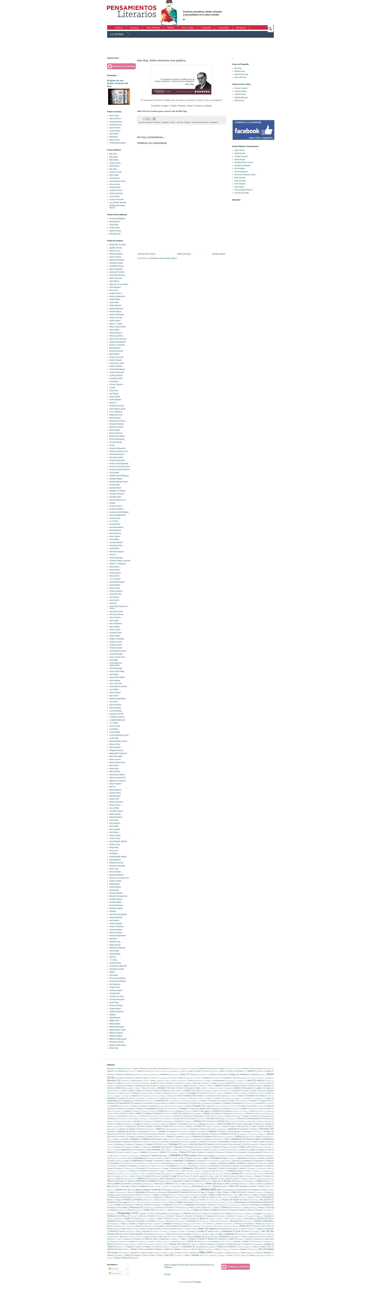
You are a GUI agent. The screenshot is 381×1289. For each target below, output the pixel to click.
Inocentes (192, 1166)
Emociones (184, 1129)
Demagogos (133, 1116)
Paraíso (193, 1200)
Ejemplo (132, 1129)
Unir (269, 1247)
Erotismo (128, 1134)
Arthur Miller (114, 330)
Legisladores (168, 1173)
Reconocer (170, 1221)
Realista (121, 1221)
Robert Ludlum (115, 881)
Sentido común (213, 1231)
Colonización (151, 1098)
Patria (245, 1200)
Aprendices (125, 1080)
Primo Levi (113, 851)
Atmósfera (179, 1083)
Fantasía (129, 1144)
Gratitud (252, 1150)
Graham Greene (115, 506)
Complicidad (247, 1098)
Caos (261, 1090)
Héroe (181, 1158)
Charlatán (146, 1096)
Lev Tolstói (113, 723)
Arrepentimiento (219, 1080)
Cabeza (268, 1088)
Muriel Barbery (115, 790)
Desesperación (253, 1119)
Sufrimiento (222, 1239)
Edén (269, 1126)
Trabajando (257, 1244)
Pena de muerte (219, 1202)
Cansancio (236, 1090)
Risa (116, 1229)
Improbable (225, 1161)
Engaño (162, 1131)
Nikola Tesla (114, 140)
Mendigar (238, 1181)
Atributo (206, 1083)
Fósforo (260, 1147)
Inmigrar (153, 1166)
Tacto (183, 1241)
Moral (215, 1186)
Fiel (217, 1144)
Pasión (236, 1200)
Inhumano (123, 1166)
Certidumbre (135, 1096)
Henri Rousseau (241, 172)
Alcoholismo (239, 1071)
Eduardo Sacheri (116, 427)
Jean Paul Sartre (116, 611)
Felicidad (173, 1144)
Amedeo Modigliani (117, 219)
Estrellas (125, 1139)
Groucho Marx (240, 94)
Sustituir (151, 1241)
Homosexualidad (208, 1156)
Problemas (123, 1216)
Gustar (119, 1152)
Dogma (158, 1126)
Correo (225, 1106)
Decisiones (186, 1113)
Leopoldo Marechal (117, 720)
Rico (269, 1226)
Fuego (207, 1147)
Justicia (221, 1171)
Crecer (162, 1108)
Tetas (158, 1244)
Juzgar (239, 1171)
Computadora (126, 1101)
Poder (147, 1210)
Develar (260, 1121)
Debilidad (148, 1113)
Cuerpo (161, 1111)
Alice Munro (114, 281)
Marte (261, 1178)
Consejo (171, 1103)
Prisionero (238, 1213)
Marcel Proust (115, 747)
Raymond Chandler (117, 866)
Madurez (258, 1176)
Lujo (181, 1176)
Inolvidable (202, 1166)
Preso (197, 1213)
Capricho (113, 1093)
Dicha (163, 1124)
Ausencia (230, 1083)
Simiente (271, 1234)
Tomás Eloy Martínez (117, 981)
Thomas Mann (115, 963)
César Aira (113, 390)
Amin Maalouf (115, 287)
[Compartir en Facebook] (154, 118)
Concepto (148, 1101)
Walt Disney (239, 100)
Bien (118, 1088)
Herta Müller (114, 548)
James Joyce (114, 588)
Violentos (110, 1255)
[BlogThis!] (147, 118)
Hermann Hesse (116, 545)
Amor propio (119, 1078)
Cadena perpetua (113, 1090)
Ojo (235, 1195)
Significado (230, 1234)
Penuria (110, 1205)
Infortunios (262, 1163)
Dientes (193, 1124)
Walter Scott (114, 1021)
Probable (268, 1213)
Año (148, 1086)
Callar (131, 1090)
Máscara (195, 1190)
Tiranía (201, 1244)
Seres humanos (137, 1234)
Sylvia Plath (114, 951)
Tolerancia (211, 1244)
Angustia (189, 1078)
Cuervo (170, 1111)
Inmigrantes (143, 1166)
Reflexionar (269, 1221)
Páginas (152, 1218)
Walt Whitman (115, 1018)
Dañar (123, 1113)
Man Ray (180, 122)
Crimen (244, 1109)
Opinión (271, 1195)
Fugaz (225, 1147)
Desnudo (127, 1121)
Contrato (125, 1106)
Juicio (213, 1171)
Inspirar (268, 1166)
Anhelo (197, 1078)
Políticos (215, 1210)
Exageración (207, 1139)
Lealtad (134, 1173)
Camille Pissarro (241, 156)
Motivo (261, 1186)
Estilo (109, 1139)
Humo (159, 1158)
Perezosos (157, 1205)
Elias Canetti (114, 430)
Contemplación (237, 1103)
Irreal (176, 1171)
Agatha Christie (115, 248)
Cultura (216, 1111)
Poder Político (160, 1210)
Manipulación (193, 1178)
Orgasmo (185, 1197)
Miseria (134, 1186)
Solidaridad (234, 1236)
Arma (190, 1080)
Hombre (175, 1155)
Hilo (117, 1156)
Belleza (218, 1086)
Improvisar (236, 1161)
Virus (145, 1255)
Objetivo (157, 1195)
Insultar (165, 1168)
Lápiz (211, 1176)
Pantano (164, 1200)
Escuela (251, 1134)
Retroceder (218, 1226)
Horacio (112, 555)
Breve (180, 1088)
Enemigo (121, 1131)
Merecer (169, 1184)
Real (269, 1218)
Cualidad (135, 1111)
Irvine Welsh (114, 567)
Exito (258, 1139)
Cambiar (156, 1090)
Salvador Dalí (114, 234)
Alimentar (110, 1074)
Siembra (205, 1234)
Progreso (178, 1216)
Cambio (164, 1090)
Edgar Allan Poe (115, 415)
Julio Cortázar (115, 693)
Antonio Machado (116, 314)
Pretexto (206, 1213)
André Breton (114, 299)
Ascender (268, 1080)
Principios (228, 1213)
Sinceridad (113, 1236)
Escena (182, 1134)
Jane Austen (114, 600)
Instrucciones (129, 1168)
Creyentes (226, 1108)
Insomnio (235, 1166)
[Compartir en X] (151, 118)
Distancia (130, 1126)
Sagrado (235, 1229)
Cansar (245, 1090)
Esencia (270, 1134)
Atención (169, 1083)
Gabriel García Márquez (119, 476)
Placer (216, 1207)
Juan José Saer (115, 683)
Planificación (237, 1207)
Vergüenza (134, 1253)
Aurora (221, 1083)
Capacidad (270, 1090)
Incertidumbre (115, 1163)
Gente (157, 1149)
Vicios (186, 1253)
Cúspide (110, 1113)
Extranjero (212, 1142)
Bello (227, 1086)
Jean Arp (113, 603)
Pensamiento (240, 1202)
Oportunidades (127, 1197)
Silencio (252, 1234)
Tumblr (173, 106)
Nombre (268, 1192)
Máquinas (185, 1190)
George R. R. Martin (117, 491)
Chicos (155, 1096)
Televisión (236, 1241)
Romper (143, 1229)
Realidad (111, 1221)
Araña (146, 1080)
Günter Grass (114, 518)
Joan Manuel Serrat (117, 181)
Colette (112, 388)
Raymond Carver (116, 863)
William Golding (115, 1036)
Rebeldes (141, 1221)
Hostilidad (268, 1156)
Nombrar (260, 1192)
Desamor (255, 1116)
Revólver (255, 1226)
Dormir (198, 1126)
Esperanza (197, 1137)
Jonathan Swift (115, 633)
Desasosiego (133, 1118)
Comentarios (116, 1273)
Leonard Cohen (115, 190)
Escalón (162, 1134)
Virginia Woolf (115, 1009)
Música (205, 1189)
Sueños (211, 1239)
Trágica (246, 1247)
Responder (160, 1226)
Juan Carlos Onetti (116, 677)
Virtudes (137, 1255)
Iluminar (261, 1158)
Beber (195, 1086)
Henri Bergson (115, 530)
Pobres (122, 1210)
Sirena (139, 1236)
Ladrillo (248, 1171)
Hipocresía (125, 1156)
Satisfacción (269, 1229)
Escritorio (243, 1134)
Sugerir (240, 1239)
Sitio (154, 1236)
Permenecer (235, 1205)
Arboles (160, 1080)
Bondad (161, 1088)
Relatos (158, 1223)
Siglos (220, 1234)
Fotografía (165, 122)
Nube (119, 1195)
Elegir (158, 1129)
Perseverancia (254, 1205)
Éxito (125, 1258)
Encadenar (244, 1129)
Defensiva (239, 1113)
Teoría (117, 1244)
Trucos (238, 1247)
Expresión (175, 1142)
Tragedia (129, 1247)
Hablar (163, 1152)
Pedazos (141, 1202)
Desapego (111, 1118)
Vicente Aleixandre (117, 999)
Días (247, 1126)
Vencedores (208, 1249)
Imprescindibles (213, 1161)
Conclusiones (173, 1101)
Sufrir (231, 1239)
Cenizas (260, 1093)
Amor (270, 1074)
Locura (148, 1176)
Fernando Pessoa (116, 454)
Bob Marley (114, 160)
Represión (267, 1223)
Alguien (268, 1071)
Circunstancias (222, 1096)
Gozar (223, 1150)
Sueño (201, 1239)
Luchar (165, 1176)
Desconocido (178, 1118)
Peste (178, 1207)
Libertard (247, 1173)
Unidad (262, 1247)
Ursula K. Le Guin (116, 996)
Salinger (112, 911)
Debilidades (158, 1113)
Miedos (219, 1184)
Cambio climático (176, 1090)
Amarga (193, 1074)
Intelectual (175, 1168)
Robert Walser (115, 887)
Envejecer (267, 1131)
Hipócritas (135, 1156)
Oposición (139, 1197)
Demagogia (122, 1116)
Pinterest (182, 106)
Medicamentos (165, 1181)
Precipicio (259, 1210)
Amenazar (223, 1074)
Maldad (141, 1179)
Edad (254, 1126)
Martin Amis (114, 768)
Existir (249, 1139)
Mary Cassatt (239, 178)
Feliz (191, 1144)
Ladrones (257, 1171)
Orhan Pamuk (115, 805)
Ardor (168, 1080)
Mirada (268, 1184)
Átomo (269, 1255)
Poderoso (171, 1210)
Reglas (141, 1223)
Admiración (122, 1071)
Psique (109, 1218)
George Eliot (114, 485)
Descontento (190, 1118)
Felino (185, 1144)
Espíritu (238, 1137)
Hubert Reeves (115, 125)
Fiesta (224, 1144)
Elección (141, 1129)
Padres (109, 1200)
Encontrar (264, 1129)
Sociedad (197, 1237)
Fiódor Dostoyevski (117, 460)
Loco (140, 1176)
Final (244, 1144)
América (130, 1078)
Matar (109, 1181)
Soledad (223, 1237)
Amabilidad (164, 1074)
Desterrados (168, 1121)
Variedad (185, 1249)
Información (251, 1163)
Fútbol (109, 1150)
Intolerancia (111, 1171)
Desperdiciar (147, 1121)
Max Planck (114, 134)
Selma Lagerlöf (115, 923)
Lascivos (120, 1173)
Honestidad (221, 1156)
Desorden (136, 1121)
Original (211, 1197)
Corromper (241, 1106)
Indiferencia (192, 1163)
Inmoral (161, 1166)
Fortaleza (136, 1147)
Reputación (120, 1226)
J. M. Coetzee (114, 579)
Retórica (227, 1226)
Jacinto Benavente (116, 582)
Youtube (198, 106)
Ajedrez (223, 1071)
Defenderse (228, 1113)
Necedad (162, 1192)
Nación (264, 1190)
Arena (174, 1080)
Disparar (110, 1126)
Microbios (200, 1184)
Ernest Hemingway (117, 439)
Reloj (177, 1223)
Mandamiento (181, 1178)
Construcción (195, 1103)
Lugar (174, 1176)
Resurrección (206, 1226)
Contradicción (114, 1106)
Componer (257, 1098)
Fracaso (189, 1147)
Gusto (127, 1152)
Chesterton (113, 381)
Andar (181, 1078)
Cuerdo (152, 1111)
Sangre (259, 1229)
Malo (161, 1178)
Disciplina (248, 1124)
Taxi (205, 1241)
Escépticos (261, 1134)
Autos (269, 1083)
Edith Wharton (115, 418)
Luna (188, 1176)
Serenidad (123, 1234)
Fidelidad (210, 1144)
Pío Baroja (113, 854)
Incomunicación (153, 1163)
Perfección (168, 1205)
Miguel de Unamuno (117, 781)
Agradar (183, 1071)
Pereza (146, 1205)
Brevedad (189, 1088)
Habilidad (143, 1152)
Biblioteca (267, 1086)
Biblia (259, 1086)
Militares (252, 1184)
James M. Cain (115, 594)
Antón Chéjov (114, 321)
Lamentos (110, 1173)
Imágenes (270, 1161)
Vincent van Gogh (241, 193)
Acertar (230, 1068)
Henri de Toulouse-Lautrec (245, 175)
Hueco (115, 1158)
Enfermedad (142, 1131)
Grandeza (242, 1150)
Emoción (194, 1129)
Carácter (166, 1093)
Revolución (244, 1226)
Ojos (241, 1195)
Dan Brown (113, 394)
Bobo (138, 1088)
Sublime (183, 1239)
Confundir (252, 1101)
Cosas (268, 1106)
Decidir (168, 1113)
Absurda (144, 1068)
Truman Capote (115, 990)
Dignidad (202, 1124)
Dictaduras (184, 1124)
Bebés (210, 1086)
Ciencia (187, 1095)
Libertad (235, 1173)
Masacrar (268, 1178)
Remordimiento (208, 1223)
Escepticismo (193, 1134)
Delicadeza (111, 1116)
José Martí (113, 660)
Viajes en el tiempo (161, 1253)
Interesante (232, 1168)
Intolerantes (122, 1171)
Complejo (236, 1098)
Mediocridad (177, 1181)
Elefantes (150, 1129)
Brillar (198, 1088)
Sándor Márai (114, 954)
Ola (248, 1195)
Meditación (197, 1181)
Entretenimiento (234, 1131)
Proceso (133, 1216)
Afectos (165, 1071)
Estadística (268, 1136)
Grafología (232, 1150)
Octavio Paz (114, 799)
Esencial (113, 1136)
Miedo (209, 1183)
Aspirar (119, 1083)
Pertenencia (148, 1207)
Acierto (237, 1068)
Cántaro (244, 1111)
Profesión (151, 1216)
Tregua (211, 1247)
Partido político (214, 1200)
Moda (159, 1186)
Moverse (110, 1190)
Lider (109, 1176)
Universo (110, 1249)
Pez (185, 1207)
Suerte (192, 1239)
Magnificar (110, 1178)
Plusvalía (270, 1207)
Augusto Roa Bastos (117, 342)
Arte (249, 1080)
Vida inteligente (218, 1253)
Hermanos (220, 1152)
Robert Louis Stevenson (119, 878)
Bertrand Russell (116, 351)
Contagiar (216, 1103)
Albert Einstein (115, 119)
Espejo (170, 1137)
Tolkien (112, 972)
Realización (131, 1221)
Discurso (258, 1124)
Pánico (167, 1218)
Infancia (213, 1163)
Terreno (133, 1244)
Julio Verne (113, 696)
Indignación (203, 1163)
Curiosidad (227, 1111)
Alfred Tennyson (115, 278)
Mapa (222, 1178)
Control (133, 1106)
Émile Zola (113, 1048)
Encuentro (111, 1131)
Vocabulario (214, 122)
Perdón (138, 1205)
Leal (127, 1173)
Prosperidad (209, 1216)
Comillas (227, 1098)
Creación (130, 1108)
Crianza (235, 1108)
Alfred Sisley (239, 150)
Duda (225, 1126)
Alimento (120, 1074)
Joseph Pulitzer (115, 645)
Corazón (197, 1106)
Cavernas (203, 1093)
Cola (130, 1098)
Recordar (191, 1221)
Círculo (260, 1111)
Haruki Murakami (116, 527)
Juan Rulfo (113, 690)
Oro (226, 1197)
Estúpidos (147, 1139)
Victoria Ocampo (116, 1005)
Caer (124, 1090)
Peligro (180, 1202)
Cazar (212, 1093)
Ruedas (173, 1229)
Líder (217, 1176)
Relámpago (186, 1223)
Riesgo (109, 1229)
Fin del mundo (235, 1144)
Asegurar (110, 1083)
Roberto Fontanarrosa (118, 896)
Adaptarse (111, 1071)
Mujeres (148, 1190)
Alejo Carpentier (116, 269)
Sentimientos (227, 1231)
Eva (172, 1139)
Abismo (120, 1068)
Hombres (192, 1155)
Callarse (139, 1090)
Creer (202, 1108)
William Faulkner (116, 1033)
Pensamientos (255, 1202)
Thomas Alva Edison (117, 143)
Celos (252, 1093)
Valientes (159, 1249)
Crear (139, 1109)
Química (212, 1218)
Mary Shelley (114, 771)
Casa (174, 1093)
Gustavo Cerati (115, 172)
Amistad (243, 1074)
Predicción (110, 1213)
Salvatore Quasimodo (118, 914)
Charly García (115, 163)
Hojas (165, 1156)
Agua (191, 1071)
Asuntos (136, 1083)
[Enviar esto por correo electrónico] (144, 118)
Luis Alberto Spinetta (117, 202)
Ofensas (228, 1195)
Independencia (180, 1163)
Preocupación (162, 1213)
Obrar (187, 1195)
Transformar (187, 1247)
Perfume (179, 1205)
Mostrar (253, 1186)
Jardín (191, 1171)
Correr (233, 1106)
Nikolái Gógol (114, 796)
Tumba (254, 1247)
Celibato (244, 1093)
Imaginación (137, 1161)
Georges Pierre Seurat (243, 162)
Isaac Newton (114, 128)
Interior (242, 1168)
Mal (118, 1179)
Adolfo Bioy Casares (117, 245)
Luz (194, 1176)
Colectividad (140, 1098)
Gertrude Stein (115, 497)
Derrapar (220, 1116)
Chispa (162, 1096)
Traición (138, 1247)
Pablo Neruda (115, 814)
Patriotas (254, 1200)
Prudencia (240, 1216)
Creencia (193, 1108)
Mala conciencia (129, 1178)
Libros (267, 1173)
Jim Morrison (114, 178)
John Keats (113, 621)
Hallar (193, 1152)
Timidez (193, 1244)
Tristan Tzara (114, 987)
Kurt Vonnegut (115, 708)
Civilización (250, 1096)
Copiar (180, 1106)
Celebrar (236, 1093)
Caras (127, 1093)
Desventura (231, 1121)
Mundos (169, 1190)
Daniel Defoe (114, 397)
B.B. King (113, 154)
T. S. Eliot (113, 960)
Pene (230, 1202)
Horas (240, 1156)
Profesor (161, 1216)
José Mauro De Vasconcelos (115, 664)
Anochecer (216, 1078)
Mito (152, 1186)
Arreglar (149, 122)
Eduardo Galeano (116, 424)
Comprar (268, 1098)
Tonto (230, 1244)
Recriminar (224, 1221)
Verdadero (115, 1253)
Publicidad (118, 1218)
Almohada (137, 1074)
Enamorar (233, 1129)
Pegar (148, 1202)
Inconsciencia (167, 1163)
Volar (187, 1255)
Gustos (135, 1152)
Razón (261, 1218)
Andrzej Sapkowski (117, 296)
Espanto (141, 1136)
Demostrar (188, 1116)
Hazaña (210, 1152)
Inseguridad (213, 1166)
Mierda (227, 1184)
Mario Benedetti (115, 756)
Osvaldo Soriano (116, 811)
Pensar (267, 1202)
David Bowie (114, 166)
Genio (148, 1150)
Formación (117, 1147)
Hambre (201, 1152)
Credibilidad (183, 1108)
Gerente (168, 1150)
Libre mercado (257, 1173)
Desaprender (122, 1118)
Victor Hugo (114, 1002)
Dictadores (173, 1124)
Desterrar (156, 122)
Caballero (258, 1088)
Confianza (213, 1101)
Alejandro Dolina (116, 263)
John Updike (114, 627)
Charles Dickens (116, 375)
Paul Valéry (114, 826)
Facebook (155, 106)
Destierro (188, 1121)
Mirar (109, 1186)
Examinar (218, 1139)
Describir (201, 1118)
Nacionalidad (241, 1190)
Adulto (140, 1071)
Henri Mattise (239, 168)
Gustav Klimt (114, 228)
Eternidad (157, 1139)
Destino (197, 1121)
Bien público (129, 1088)
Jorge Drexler (114, 187)
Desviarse (241, 1121)
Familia (109, 1144)
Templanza (268, 1241)
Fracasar (178, 1147)
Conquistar (137, 1103)
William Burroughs (116, 1027)
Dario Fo (112, 403)
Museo (177, 1190)
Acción (201, 1068)
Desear (221, 1118)
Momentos (196, 1186)
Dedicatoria (197, 1113)
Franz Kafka (114, 473)
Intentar (222, 1168)
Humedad (151, 1158)
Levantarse (196, 1173)
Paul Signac (239, 187)
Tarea (199, 1241)
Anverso (252, 1078)
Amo (262, 1074)
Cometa (200, 1098)
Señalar (196, 1234)
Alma (128, 1074)
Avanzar (120, 1086)
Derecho (211, 1116)
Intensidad (212, 1168)
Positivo (242, 1210)
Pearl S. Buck (114, 838)
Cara (120, 1093)
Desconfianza (166, 1118)
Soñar (147, 1239)
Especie (150, 1136)
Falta (262, 1142)
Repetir (258, 1223)
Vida (202, 1252)
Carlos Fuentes (115, 360)
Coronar (217, 1106)
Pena (198, 1202)
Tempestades (256, 1241)
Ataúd (162, 1083)
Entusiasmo (247, 1131)
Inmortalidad (171, 1166)
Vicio (179, 1253)
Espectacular (160, 1136)
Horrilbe (259, 1156)
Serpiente (160, 1234)
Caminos (198, 1090)
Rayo (227, 1218)
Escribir (224, 1134)
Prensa (151, 1213)
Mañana (153, 1181)
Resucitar (196, 1226)
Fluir (269, 1144)
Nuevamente (128, 1195)
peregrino (261, 1255)
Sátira (159, 1241)
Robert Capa (239, 71)
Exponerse (155, 1142)
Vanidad (176, 1249)
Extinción (203, 1142)
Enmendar (182, 1131)
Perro (244, 1205)
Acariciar (174, 1068)
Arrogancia (240, 1080)
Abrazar (128, 1068)
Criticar (109, 1111)
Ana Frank (113, 290)
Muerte (119, 1189)
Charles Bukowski (116, 372)
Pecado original (122, 1202)
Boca (145, 1088)
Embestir (174, 1129)
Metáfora (191, 1184)
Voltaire (112, 1015)
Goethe (112, 503)
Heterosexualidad (254, 1152)
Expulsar (185, 1142)
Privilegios (258, 1213)
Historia (144, 1156)
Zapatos (243, 1255)
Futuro (242, 1147)
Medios (187, 1181)
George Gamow (115, 122)
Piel (198, 1207)
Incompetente (127, 1163)
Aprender (111, 1080)
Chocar (170, 1096)
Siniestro (123, 1236)
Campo (206, 1090)
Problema (111, 1216)
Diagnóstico (128, 1124)
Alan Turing (114, 116)
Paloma (149, 1200)
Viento (228, 1253)
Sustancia (142, 1241)
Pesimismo (159, 1207)
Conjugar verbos (265, 1101)
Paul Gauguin (240, 184)
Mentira (118, 1184)
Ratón (220, 1218)
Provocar (230, 1216)
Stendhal (113, 939)
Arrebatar (199, 1080)
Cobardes (111, 1098)
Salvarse (251, 1229)
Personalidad (122, 1207)
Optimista (168, 1197)
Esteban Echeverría (117, 448)
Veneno (226, 1249)
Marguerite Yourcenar (118, 753)
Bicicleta (110, 1088)
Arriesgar (231, 1080)
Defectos (207, 1113)
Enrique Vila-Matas (117, 436)
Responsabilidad (172, 1226)
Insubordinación (154, 1168)
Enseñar (192, 1131)
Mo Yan (112, 787)
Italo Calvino (114, 576)
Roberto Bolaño (115, 893)
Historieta (155, 1156)
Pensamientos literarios (200, 122)
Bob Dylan (113, 157)
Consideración (182, 1103)
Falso (255, 1142)
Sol (206, 1236)
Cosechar (120, 1108)
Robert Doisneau (241, 74)
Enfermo (153, 1131)
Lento (187, 1173)
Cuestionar (180, 1111)
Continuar (270, 1103)
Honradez (231, 1156)
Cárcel (252, 1111)
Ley (203, 1173)
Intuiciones (133, 1171)
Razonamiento (250, 1218)
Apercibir (269, 1078)
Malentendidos (152, 1178)
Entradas (114, 1269)
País (268, 1200)
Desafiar (237, 1116)
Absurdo (153, 1068)
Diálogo (149, 1126)
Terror (141, 1244)
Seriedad (151, 1234)
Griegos (261, 1150)
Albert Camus (114, 251)
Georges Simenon (116, 494)
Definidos (259, 1113)
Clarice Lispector (116, 384)
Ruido (181, 1229)
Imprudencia (247, 1161)
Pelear (171, 1202)
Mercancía (148, 1184)
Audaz (214, 1083)
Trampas (165, 1247)
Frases (173, 122)
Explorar (136, 1142)
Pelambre (156, 1202)
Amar (183, 1074)
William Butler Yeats (117, 1030)
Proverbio (220, 1216)
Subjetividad (164, 1239)
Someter (244, 1236)
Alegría (250, 1071)
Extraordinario (224, 1142)
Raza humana (237, 1218)
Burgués (229, 1088)
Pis (211, 1207)
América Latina (141, 1078)
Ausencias (239, 1083)
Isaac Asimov (114, 570)
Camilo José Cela (116, 357)
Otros (258, 1197)
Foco (109, 1147)
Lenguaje (179, 1173)
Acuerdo (269, 1068)
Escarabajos (172, 1134)
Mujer (138, 1190)
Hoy (108, 1158)
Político (206, 1210)
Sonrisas (110, 1239)
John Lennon (114, 184)
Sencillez (182, 1231)
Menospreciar (249, 1181)
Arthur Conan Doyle (117, 327)
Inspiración (258, 1166)
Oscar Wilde (114, 808)
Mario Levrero (115, 759)
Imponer (168, 1161)
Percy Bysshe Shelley (118, 841)
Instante (110, 1168)
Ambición (213, 1074)
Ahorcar (214, 1071)
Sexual (177, 1234)
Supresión (123, 1241)
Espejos (179, 1136)
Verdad (270, 1249)
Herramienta (240, 1152)
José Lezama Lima (117, 657)
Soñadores (138, 1239)
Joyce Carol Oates (116, 671)
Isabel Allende (115, 573)
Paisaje (118, 1200)
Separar (247, 1231)
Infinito (241, 1163)
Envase (258, 1131)
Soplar (119, 1239)
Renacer (219, 1223)
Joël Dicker (113, 674)
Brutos (220, 1088)
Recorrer (214, 1221)
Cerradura (116, 1096)
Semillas (173, 1231)
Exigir (227, 1139)
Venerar (234, 1249)
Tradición (120, 1247)
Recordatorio (204, 1221)
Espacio (132, 1136)
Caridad (158, 1093)
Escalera (153, 1134)
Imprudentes (259, 1161)
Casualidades (192, 1093)
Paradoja (184, 1200)
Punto (144, 1218)
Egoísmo (122, 1129)
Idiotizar (232, 1158)
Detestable (251, 1121)
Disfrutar (268, 1124)
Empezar (203, 1129)
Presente (187, 1213)
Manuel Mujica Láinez (118, 741)
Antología (243, 1078)
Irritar (183, 1171)
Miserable (125, 1186)
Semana (156, 1231)
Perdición (129, 1205)
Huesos (122, 1158)
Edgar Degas (239, 159)
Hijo (272, 1152)
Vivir (167, 1255)
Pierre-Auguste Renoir (243, 190)
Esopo (112, 445)
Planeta (225, 1207)
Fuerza (216, 1147)
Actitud (245, 1068)
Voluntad (195, 1255)
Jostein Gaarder (115, 648)
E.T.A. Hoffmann (115, 412)
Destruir (221, 1121)
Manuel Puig (114, 744)
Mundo (157, 1189)
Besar (245, 1086)
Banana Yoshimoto (117, 345)
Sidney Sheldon (115, 930)
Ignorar (253, 1158)
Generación (126, 1150)
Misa (117, 1186)
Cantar (253, 1090)
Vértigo (221, 1255)
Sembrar (164, 1231)
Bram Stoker (114, 354)
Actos (253, 1068)
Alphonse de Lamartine (118, 284)
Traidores (147, 1247)
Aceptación (212, 1068)
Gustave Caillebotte (242, 165)
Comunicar (138, 1101)
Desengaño (231, 1118)
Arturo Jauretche (116, 336)
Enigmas (172, 1131)
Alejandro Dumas (116, 266)
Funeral (233, 1147)
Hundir (174, 1158)
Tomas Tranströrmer (117, 978)
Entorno (222, 1131)
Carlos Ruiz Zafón (116, 363)
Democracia (155, 1116)
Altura (146, 1074)
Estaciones (249, 1136)
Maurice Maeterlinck (117, 778)
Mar (228, 1178)
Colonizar (162, 1098)
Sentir (238, 1231)
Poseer (224, 1210)
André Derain (239, 153)
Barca (171, 1086)
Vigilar (236, 1253)
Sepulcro (256, 1231)
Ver (260, 1249)
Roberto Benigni (241, 97)
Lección (142, 1173)
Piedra (191, 1207)
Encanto (254, 1129)
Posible (233, 1210)
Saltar (243, 1229)
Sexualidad (187, 1234)
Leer (158, 1173)
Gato (116, 1150)
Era (120, 1134)
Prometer (188, 1216)
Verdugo (125, 1253)
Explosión (145, 1142)
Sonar (252, 1236)
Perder (118, 1205)
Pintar (204, 1207)
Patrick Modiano (115, 817)
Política (196, 1210)
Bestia (252, 1086)
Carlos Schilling (115, 366)
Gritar (269, 1150)
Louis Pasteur (115, 131)
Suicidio (248, 1239)
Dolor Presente (178, 1126)
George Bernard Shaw (118, 482)
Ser (263, 1231)
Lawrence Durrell (116, 714)
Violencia (267, 1253)
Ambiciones (203, 1074)
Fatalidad (149, 1144)
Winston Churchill (116, 1042)
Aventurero (140, 1086)
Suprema (113, 1241)
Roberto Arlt (114, 890)
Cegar (219, 1093)
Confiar (223, 1101)
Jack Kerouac (114, 585)
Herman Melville (116, 542)
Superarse (258, 1239)
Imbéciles (159, 1161)
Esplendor (220, 1136)
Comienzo (217, 1098)
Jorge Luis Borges (116, 639)
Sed (137, 1231)
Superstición (269, 1239)
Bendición (235, 1086)
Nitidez (226, 1192)
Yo (236, 1255)
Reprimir (110, 1226)
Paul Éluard (114, 832)
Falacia (248, 1142)
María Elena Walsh (117, 775)
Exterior (193, 1142)
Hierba (266, 1152)
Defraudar (268, 1113)
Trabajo (110, 1247)
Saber (201, 1228)
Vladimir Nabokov (116, 1012)
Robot (130, 1229)
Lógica (240, 1176)
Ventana (253, 1249)
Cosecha (110, 1108)
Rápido (187, 1229)
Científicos (200, 1096)
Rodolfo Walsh (115, 902)
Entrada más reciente (146, 254)
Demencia (143, 1116)
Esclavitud (204, 1134)
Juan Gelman (114, 680)
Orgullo (194, 1197)
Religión (167, 1224)
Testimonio (150, 1244)
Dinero (220, 1124)
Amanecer (174, 1074)
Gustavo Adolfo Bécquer (119, 512)
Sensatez (191, 1231)
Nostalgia (110, 1195)
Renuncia (238, 1223)
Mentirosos (138, 1184)
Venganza (243, 1249)
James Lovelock (115, 591)
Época (117, 1258)
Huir (129, 1158)
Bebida (202, 1086)
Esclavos (214, 1134)
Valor (167, 1249)
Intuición (143, 1171)
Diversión (140, 1126)
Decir (175, 1113)
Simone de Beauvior (117, 936)
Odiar (212, 1195)
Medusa (207, 1181)
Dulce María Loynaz (117, 409)
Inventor (153, 1171)
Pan (156, 1200)
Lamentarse (267, 1171)
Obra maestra (178, 1195)
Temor (246, 1241)
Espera (187, 1136)
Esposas (229, 1136)
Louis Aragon (114, 732)
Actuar (260, 1068)
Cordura (209, 1106)
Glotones (184, 1150)
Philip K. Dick (114, 844)
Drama (217, 1126)
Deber (138, 1113)
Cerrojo (125, 1096)
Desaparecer (266, 1116)
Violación (251, 1253)
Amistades (254, 1074)
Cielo (179, 1096)
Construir (206, 1103)
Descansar (154, 1118)
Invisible (161, 1171)
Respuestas (185, 1226)
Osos (243, 1197)
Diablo (118, 1124)
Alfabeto (260, 1071)
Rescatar (130, 1226)
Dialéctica (147, 1124)
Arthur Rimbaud (115, 333)
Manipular (203, 1178)
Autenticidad (250, 1083)
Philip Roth (113, 847)
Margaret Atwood (116, 750)
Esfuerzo (122, 1136)
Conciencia (159, 1101)
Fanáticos (139, 1144)
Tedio (223, 1241)
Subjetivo (174, 1239)
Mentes (268, 1181)
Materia (130, 1181)
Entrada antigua (218, 254)
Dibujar (156, 1124)
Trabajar (267, 1244)
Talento (190, 1241)
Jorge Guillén (114, 636)
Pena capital (207, 1202)
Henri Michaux (115, 533)
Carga (144, 1093)
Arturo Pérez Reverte (117, 339)
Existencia (236, 1139)
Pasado (225, 1200)
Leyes (219, 1173)
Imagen (126, 1161)
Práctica (258, 1216)
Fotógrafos (168, 1147)
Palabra (187, 122)
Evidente (179, 1139)
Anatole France (115, 293)
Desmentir (118, 1121)
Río (194, 1229)
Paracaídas (174, 1200)
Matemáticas (119, 1181)
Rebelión (151, 1221)
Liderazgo (117, 1176)
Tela (229, 1241)
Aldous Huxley (115, 257)
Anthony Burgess (116, 309)
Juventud (230, 1171)
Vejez (193, 1249)
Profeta (169, 1216)
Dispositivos (120, 1126)
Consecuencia (160, 1103)
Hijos (111, 1156)
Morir (232, 1186)
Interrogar (251, 1168)
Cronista (117, 1111)
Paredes (202, 1200)
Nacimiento (230, 1190)
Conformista (242, 1101)
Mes (177, 1184)
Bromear (213, 1088)
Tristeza (220, 1247)
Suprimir (132, 1241)
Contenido (249, 1103)
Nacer (219, 1190)
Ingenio (271, 1163)
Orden (177, 1197)
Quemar (193, 1218)
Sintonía (132, 1236)
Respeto (139, 1226)
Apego (260, 1078)
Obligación (166, 1195)
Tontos (237, 1244)
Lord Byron (113, 729)
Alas (230, 1071)
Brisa (205, 1088)
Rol (136, 1229)
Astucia (127, 1083)
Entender (212, 1131)
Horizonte (249, 1156)
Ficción (201, 1144)
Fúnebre (268, 1147)
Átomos (109, 1258)
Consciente (148, 1103)
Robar (123, 1229)
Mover (269, 1186)
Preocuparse (175, 1213)
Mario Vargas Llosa (117, 762)
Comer (191, 1098)
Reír (263, 1226)
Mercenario (159, 1184)
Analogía (153, 1078)
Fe (157, 1144)
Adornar (132, 1071)
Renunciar (249, 1223)
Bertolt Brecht (114, 348)
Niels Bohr (113, 137)
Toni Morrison (114, 984)
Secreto (113, 1231)
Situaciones (163, 1236)
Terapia (125, 1244)
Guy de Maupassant (117, 515)
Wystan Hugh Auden (117, 1045)
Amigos (233, 1074)
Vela (199, 1249)
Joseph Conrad (115, 642)
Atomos (188, 1083)
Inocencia (182, 1166)
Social (188, 1236)
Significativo (242, 1234)
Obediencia (147, 1195)
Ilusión (112, 1161)
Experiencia (269, 1139)
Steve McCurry (240, 77)
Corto (261, 1106)
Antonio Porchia (115, 318)
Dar (117, 1113)
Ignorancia (242, 1158)
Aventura (129, 1086)
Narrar (130, 1192)
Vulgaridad (212, 1255)
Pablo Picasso (115, 231)
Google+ (165, 106)
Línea (233, 1176)
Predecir (269, 1210)
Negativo (211, 1192)
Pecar (133, 1202)
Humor (166, 1158)
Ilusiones (270, 1158)
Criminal (253, 1108)
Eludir (166, 1129)
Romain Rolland (116, 905)
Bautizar (187, 1086)
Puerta (136, 1218)
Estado (258, 1136)
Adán (158, 1071)
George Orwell (115, 488)
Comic (208, 1098)
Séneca (112, 957)
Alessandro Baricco (117, 275)
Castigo (181, 1093)
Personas (134, 1207)
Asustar (153, 1083)
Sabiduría (213, 1229)
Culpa (194, 1111)
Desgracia (267, 1118)
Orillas (220, 1197)
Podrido (181, 1210)
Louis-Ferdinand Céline (119, 735)
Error (136, 1134)
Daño (131, 1113)
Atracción (196, 1083)
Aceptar (222, 1068)
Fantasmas (119, 1144)
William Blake (114, 1024)
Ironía (169, 1171)
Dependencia (199, 1116)
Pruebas (249, 1216)
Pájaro (160, 1218)
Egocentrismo (112, 1129)
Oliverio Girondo (116, 802)
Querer (202, 1218)
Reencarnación (247, 1221)
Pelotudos (189, 1202)
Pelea (165, 1202)
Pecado (110, 1202)
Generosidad (138, 1150)
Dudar (232, 1126)
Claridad (262, 1096)
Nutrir (138, 1195)
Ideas (206, 1158)
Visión (152, 1255)
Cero (108, 1096)
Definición (248, 1113)
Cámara (236, 1111)
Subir (155, 1239)
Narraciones (121, 1192)
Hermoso (230, 1152)
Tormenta (247, 1244)
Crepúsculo (215, 1108)
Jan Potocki (114, 597)
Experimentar (116, 1142)
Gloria (176, 1150)
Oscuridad (234, 1197)
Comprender (112, 1101)
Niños (234, 1192)
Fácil (252, 1147)
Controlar (142, 1106)
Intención (202, 1168)
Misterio (143, 1186)
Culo (188, 1111)
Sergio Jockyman (116, 926)
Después (158, 1121)
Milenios (244, 1184)
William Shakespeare (118, 1039)
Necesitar (185, 1192)
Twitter (190, 106)
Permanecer (223, 1205)
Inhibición (113, 1166)
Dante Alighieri (115, 400)
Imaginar (149, 1161)
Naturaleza (140, 1192)
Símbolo (175, 1241)
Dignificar (211, 1124)
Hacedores (173, 1152)
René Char (113, 869)
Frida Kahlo (114, 225)
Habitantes (153, 1152)
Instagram (207, 106)
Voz (204, 1255)
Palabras (138, 1200)
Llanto (126, 1176)
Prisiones (248, 1213)
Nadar (111, 1192)
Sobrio (180, 1236)
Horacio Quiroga (116, 558)
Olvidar (255, 1195)
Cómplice (268, 1111)
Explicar (127, 1142)
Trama (156, 1247)
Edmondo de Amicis (117, 421)
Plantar (246, 1207)
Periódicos (212, 1205)
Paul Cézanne (240, 181)
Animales (206, 1078)
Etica (165, 1139)
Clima (269, 1096)
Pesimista (169, 1207)
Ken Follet (113, 702)
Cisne (233, 1096)
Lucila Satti (113, 738)
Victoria (193, 1253)
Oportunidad (114, 1197)
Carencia (135, 1093)
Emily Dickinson (115, 433)
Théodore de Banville (118, 966)
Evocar (187, 1139)
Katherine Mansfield (117, 699)
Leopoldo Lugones (117, 717)
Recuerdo (235, 1221)
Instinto (118, 1168)
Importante (179, 1161)
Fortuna (146, 1147)
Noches (251, 1192)
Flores (262, 1144)
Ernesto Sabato (115, 442)
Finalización (254, 1144)
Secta (131, 1231)
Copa (173, 1106)
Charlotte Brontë (116, 378)
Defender (217, 1113)
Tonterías (221, 1244)
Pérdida (176, 1218)
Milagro (235, 1184)
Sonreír (260, 1236)
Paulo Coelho (115, 835)
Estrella (116, 1139)
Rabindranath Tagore (118, 857)
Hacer (183, 1152)
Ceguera (227, 1093)
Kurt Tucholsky (115, 705)
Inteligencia (187, 1168)
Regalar (132, 1223)
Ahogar (198, 1071)
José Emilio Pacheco (117, 651)
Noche (242, 1192)
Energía (132, 1131)
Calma (147, 1090)
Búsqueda (248, 1088)
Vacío (142, 1249)
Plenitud (261, 1207)
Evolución (196, 1139)
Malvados (169, 1178)
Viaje (150, 1253)
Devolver (269, 1121)
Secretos (123, 1231)
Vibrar (173, 1253)
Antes (235, 1078)
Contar (226, 1103)
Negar (203, 1192)
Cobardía (122, 1098)
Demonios (177, 1116)
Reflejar (258, 1221)
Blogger (198, 1282)
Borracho (171, 1088)
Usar (126, 1249)
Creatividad (150, 1109)
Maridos (244, 1178)
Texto (165, 1244)
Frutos (199, 1147)
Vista (160, 1255)
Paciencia (267, 1197)
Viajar (143, 1253)
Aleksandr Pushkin (117, 272)
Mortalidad (244, 1186)
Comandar (173, 1098)
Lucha (157, 1176)
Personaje (110, 1207)
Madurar (249, 1176)
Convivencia (164, 1106)
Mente (259, 1181)
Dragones (209, 1126)
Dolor (166, 1126)
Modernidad (176, 1186)
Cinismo (210, 1096)
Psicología (267, 1216)
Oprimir (148, 1197)
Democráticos (166, 1116)
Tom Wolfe (113, 975)
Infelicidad (222, 1163)
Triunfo (230, 1247)
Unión (120, 1249)
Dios (229, 1124)
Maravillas (236, 1178)
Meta (183, 1184)
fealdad (251, 1255)
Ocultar (204, 1195)
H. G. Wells (113, 521)
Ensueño (202, 1131)
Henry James (114, 536)
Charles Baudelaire (117, 369)
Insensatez (225, 1166)
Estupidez (135, 1139)
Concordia (183, 1101)
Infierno (232, 1163)
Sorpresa (127, 1239)
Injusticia (133, 1166)
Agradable (174, 1071)
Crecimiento (172, 1108)
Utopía (133, 1249)
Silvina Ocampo (115, 933)
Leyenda (212, 1173)
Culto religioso (205, 1111)
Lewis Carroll (114, 726)
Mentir (109, 1184)
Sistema (147, 1236)
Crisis (261, 1108)
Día (239, 1126)
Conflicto (232, 1101)
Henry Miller (114, 539)
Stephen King (114, 942)
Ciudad (240, 1096)
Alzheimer (154, 1074)
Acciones (193, 1068)
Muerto (130, 1190)
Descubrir (211, 1119)
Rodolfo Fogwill (115, 899)
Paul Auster (114, 820)
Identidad (216, 1158)
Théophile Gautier (116, 969)
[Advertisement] (302, 11)
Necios (194, 1192)
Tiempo (173, 1244)
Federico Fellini (240, 91)
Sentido (201, 1231)
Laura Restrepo (115, 711)
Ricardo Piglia (115, 872)
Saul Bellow (114, 920)
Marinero (253, 1178)
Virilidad (119, 1255)
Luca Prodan (114, 196)
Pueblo (128, 1218)
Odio (219, 1195)
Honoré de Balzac (116, 552)
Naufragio (152, 1192)
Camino (187, 1090)
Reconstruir (181, 1221)
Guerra (110, 1152)
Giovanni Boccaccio (117, 500)
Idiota (225, 1158)
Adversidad (149, 1071)
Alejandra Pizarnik (116, 260)
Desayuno (144, 1118)
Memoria (227, 1181)
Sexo (169, 1234)
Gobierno (206, 1150)
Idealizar (198, 1158)
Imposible (190, 1161)
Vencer (217, 1249)
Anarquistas (163, 1078)
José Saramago (115, 668)
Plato (254, 1207)
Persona (266, 1205)
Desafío (246, 1116)
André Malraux (115, 305)
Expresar (165, 1142)
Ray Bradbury (115, 860)
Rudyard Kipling (115, 908)
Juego (205, 1171)
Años (155, 1086)
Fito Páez (113, 169)
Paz (261, 1200)
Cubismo (144, 1111)
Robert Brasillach (116, 875)
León (226, 1173)
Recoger (160, 1221)
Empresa (223, 1129)
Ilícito (119, 1161)
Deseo (240, 1119)
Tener (109, 1244)
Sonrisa (268, 1236)
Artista (259, 1081)
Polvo (188, 1210)
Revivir (235, 1226)
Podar (139, 1210)
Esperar (209, 1137)
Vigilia (243, 1253)
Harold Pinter (114, 524)
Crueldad (126, 1111)
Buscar (237, 1088)
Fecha (164, 1144)
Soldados (213, 1236)
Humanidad (139, 1158)
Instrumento (141, 1168)
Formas (127, 1147)
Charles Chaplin (241, 88)
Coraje (187, 1106)
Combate (183, 1098)
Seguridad (146, 1231)
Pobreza (131, 1210)
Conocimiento (124, 1103)
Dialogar (138, 1124)
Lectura (150, 1173)
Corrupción (252, 1106)
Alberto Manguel (116, 254)
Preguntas (124, 1213)
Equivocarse (111, 1134)
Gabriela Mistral (115, 479)
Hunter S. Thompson (117, 564)
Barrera (178, 1086)
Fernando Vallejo (116, 457)
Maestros (267, 1176)
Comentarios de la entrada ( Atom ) (163, 258)
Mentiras (128, 1184)
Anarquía (173, 1078)
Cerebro (268, 1093)
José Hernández (116, 654)
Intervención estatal (264, 1168)
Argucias (183, 1080)
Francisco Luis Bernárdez (119, 466)
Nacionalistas (254, 1190)
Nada (272, 1190)
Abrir (136, 1068)
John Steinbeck (115, 624)
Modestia (186, 1186)
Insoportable (246, 1166)
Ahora (206, 1071)
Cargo (150, 1093)
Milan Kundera (115, 784)
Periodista (201, 1205)
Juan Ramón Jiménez (118, 686)
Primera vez (217, 1213)
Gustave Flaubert (116, 509)
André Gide (114, 302)
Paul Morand (114, 823)
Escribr (234, 1134)
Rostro (158, 1229)
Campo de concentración (220, 1090)
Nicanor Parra (115, 793)
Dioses (239, 1124)
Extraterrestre (237, 1142)
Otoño (250, 1197)
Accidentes (183, 1068)
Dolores (189, 1126)
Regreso (150, 1223)
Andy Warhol (114, 222)
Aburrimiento (163, 1068)
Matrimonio (140, 1181)
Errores (144, 1134)
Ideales (189, 1158)
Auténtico (110, 1086)
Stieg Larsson (115, 945)
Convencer (153, 1106)
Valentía (149, 1249)
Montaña (207, 1186)
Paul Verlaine (114, 829)
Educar (261, 1126)
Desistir (109, 1121)
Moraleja (224, 1186)
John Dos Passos (116, 614)
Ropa (151, 1229)
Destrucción (210, 1121)
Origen (203, 1197)
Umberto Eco (114, 993)
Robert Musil (114, 884)
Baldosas (163, 1086)
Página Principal (183, 254)
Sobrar (173, 1236)
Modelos (166, 1186)
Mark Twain (114, 766)
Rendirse (229, 1223)
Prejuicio (142, 1213)
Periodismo (189, 1205)
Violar (259, 1253)
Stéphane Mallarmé (117, 948)
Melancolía (216, 1181)
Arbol (152, 1080)
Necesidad (172, 1192)
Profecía (142, 1216)
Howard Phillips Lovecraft (119, 561)
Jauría (198, 1171)
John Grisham (115, 617)
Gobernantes (195, 1150)
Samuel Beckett (115, 917)
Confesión (203, 1101)
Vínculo (229, 1255)
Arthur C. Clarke (115, 324)
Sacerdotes (225, 1229)
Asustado (145, 1083)
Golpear (215, 1150)
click (144, 111)
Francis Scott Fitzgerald (118, 463)
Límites (225, 1176)
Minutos (260, 1184)
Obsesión (195, 1195)
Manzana (213, 1178)
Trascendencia (200, 1247)
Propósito (198, 1216)
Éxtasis (133, 1258)
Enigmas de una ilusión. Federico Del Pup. (117, 83)
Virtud (127, 1255)
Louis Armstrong (115, 193)
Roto (165, 1229)
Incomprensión (140, 1163)
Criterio (268, 1108)
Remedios (196, 1223)
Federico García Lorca (118, 451)
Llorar (133, 1176)
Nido (219, 1192)
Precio (250, 1210)
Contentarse (259, 1103)
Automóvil (261, 1083)
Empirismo (213, 1129)
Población (113, 1210)
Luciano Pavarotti (116, 199)
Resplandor (149, 1226)
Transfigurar (175, 1247)
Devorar (110, 1124)
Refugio (123, 1223)
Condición (193, 1101)
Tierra (184, 1244)
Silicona (262, 1234)
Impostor (202, 1161)
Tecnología (214, 1241)
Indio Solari (114, 175)
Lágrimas (202, 1176)
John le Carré (114, 630)
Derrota (228, 1116)
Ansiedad (226, 1078)
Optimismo (157, 1197)
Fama (269, 1142)
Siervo (213, 1234)
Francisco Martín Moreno (119, 469)
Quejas (184, 1218)
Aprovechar (136, 1080)
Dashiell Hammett (116, 406)
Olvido (263, 1195)
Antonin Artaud (115, 312)
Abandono (110, 1068)
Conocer (110, 1103)
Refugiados (114, 1223)
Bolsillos (152, 1088)
